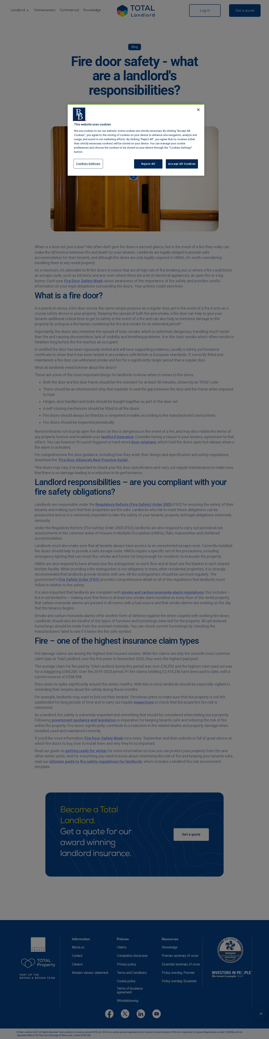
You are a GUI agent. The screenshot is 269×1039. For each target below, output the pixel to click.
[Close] (198, 109)
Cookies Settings (88, 163)
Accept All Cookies (182, 163)
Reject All (148, 163)
